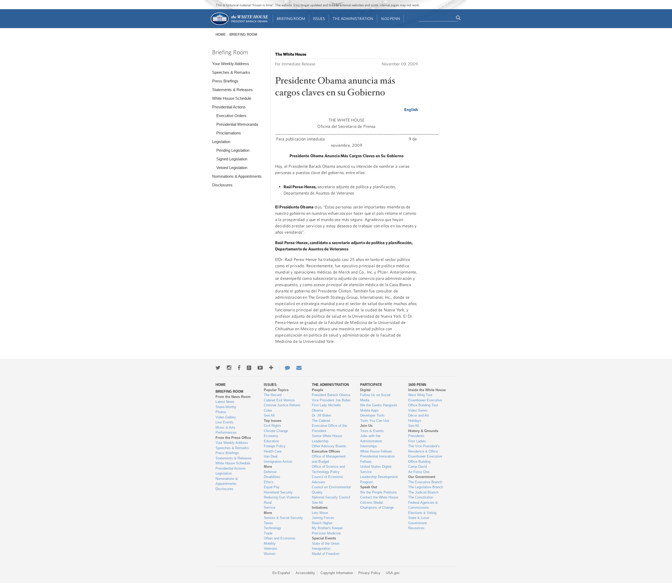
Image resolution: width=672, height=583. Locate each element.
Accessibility (305, 573)
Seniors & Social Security (283, 518)
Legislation (221, 141)
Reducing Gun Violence (282, 497)
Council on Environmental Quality (331, 489)
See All (269, 415)
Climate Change (276, 431)
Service (269, 508)
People (317, 390)
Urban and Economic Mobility (280, 540)
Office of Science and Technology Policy (328, 469)
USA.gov (393, 573)
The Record (272, 395)
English (411, 109)
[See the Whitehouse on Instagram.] (229, 368)
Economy (271, 436)
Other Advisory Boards (329, 446)
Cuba (268, 410)
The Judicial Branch (423, 492)
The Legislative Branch (425, 487)
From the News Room (233, 397)
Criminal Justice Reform (282, 405)
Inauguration (321, 548)
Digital (365, 390)
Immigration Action (278, 462)
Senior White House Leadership (327, 438)
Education (271, 441)
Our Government (421, 477)
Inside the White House (427, 390)
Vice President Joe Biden (331, 400)
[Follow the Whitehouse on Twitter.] (218, 368)
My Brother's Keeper (327, 528)
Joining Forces (323, 518)
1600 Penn (390, 18)
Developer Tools (372, 415)
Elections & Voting (422, 513)
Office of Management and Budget (329, 459)
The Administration (353, 18)
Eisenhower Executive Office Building (425, 459)
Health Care (273, 451)
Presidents (416, 436)
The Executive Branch (425, 482)
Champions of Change (377, 508)
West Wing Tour (420, 395)
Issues (319, 18)
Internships (368, 446)
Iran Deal (270, 456)
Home (221, 34)
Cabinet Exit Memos (279, 400)
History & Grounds (423, 431)
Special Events (324, 538)
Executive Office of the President (329, 428)
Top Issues (272, 421)
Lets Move (320, 513)
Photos (221, 412)
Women (269, 554)
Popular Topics (276, 390)
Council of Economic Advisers (327, 479)
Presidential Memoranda (237, 124)
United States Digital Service (375, 469)
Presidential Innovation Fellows (377, 459)
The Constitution (420, 497)
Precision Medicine (326, 533)
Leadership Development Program (379, 479)
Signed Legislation (231, 159)
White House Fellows (376, 451)
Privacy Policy (369, 573)
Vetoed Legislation (231, 167)
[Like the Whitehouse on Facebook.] (239, 368)
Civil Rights (272, 426)
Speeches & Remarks (231, 72)
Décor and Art (418, 415)
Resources (416, 528)
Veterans (270, 548)
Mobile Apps (369, 410)
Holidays (414, 421)
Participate (371, 385)
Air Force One (418, 472)
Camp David (417, 467)
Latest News (225, 402)
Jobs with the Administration (371, 438)
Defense (270, 472)
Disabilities (272, 477)
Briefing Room (291, 18)
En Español (281, 573)
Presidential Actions (229, 107)
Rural (268, 503)
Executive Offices (326, 451)
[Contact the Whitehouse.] (285, 368)
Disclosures (222, 185)
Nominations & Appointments (237, 176)
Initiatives (320, 508)
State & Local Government (418, 520)
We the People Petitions (378, 492)
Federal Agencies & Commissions (423, 505)
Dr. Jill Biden (321, 415)
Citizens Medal (371, 503)
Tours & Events (372, 431)
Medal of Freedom (325, 554)
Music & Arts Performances (226, 430)
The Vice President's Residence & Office (424, 448)
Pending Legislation (232, 150)
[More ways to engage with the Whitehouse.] (271, 368)
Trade (268, 533)
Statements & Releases (232, 89)
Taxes (268, 523)
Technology (272, 528)
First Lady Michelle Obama (326, 407)
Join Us (366, 426)
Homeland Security (278, 492)
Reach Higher (322, 523)
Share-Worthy (226, 407)
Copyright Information (337, 573)
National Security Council (331, 497)
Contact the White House (379, 497)
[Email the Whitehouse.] (299, 368)
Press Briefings (225, 81)
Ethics (269, 482)
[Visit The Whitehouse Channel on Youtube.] (260, 368)
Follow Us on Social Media (375, 397)
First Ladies (417, 441)
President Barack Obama (331, 395)
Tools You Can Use (374, 421)
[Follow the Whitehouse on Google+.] (249, 368)
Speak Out (368, 487)
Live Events (225, 422)
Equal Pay (272, 487)
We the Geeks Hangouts (378, 405)
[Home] (239, 25)
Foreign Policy (275, 446)
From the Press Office (233, 438)
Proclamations (228, 133)
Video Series (418, 410)
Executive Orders (231, 115)
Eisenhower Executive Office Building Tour (425, 402)
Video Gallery (226, 417)
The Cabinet (321, 421)
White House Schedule (231, 98)
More (268, 467)
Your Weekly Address (230, 63)
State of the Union (325, 543)
